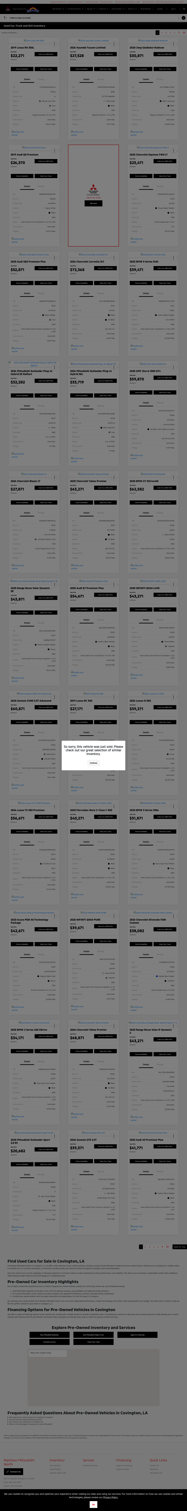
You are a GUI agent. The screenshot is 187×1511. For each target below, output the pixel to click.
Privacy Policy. (110, 1497)
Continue (93, 763)
